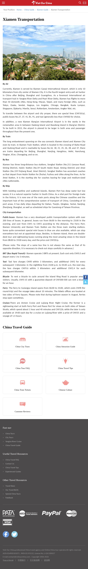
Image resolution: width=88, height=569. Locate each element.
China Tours (10, 434)
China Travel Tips (12, 468)
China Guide (29, 10)
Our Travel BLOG (12, 490)
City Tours (9, 438)
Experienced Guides (13, 472)
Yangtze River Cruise (13, 442)
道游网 (47, 560)
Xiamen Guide (42, 10)
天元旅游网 (35, 560)
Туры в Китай (8, 560)
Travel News (10, 486)
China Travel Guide (13, 445)
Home (19, 10)
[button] (44, 3)
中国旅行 (22, 560)
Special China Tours (13, 494)
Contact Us (10, 464)
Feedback (9, 498)
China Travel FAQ (12, 460)
